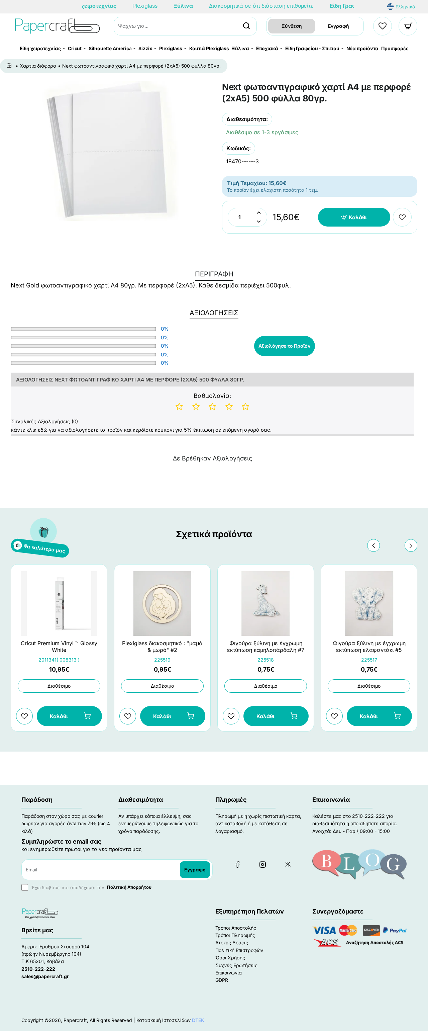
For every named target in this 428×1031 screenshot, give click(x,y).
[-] (258, 221)
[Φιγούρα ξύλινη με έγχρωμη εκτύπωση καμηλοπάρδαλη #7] (266, 603)
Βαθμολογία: (212, 395)
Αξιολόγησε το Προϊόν (284, 346)
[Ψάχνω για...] (246, 26)
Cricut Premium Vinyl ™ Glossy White (59, 647)
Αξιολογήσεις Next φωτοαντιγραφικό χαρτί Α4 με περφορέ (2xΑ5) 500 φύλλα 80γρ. (130, 379)
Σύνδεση (292, 26)
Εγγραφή (338, 26)
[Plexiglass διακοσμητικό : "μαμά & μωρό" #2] (162, 603)
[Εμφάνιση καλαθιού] (408, 26)
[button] (354, 217)
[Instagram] (262, 864)
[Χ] (288, 864)
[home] (10, 65)
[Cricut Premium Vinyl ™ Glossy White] (59, 603)
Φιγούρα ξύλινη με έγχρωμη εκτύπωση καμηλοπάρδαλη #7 (265, 647)
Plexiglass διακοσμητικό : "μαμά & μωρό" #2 (162, 647)
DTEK (198, 1020)
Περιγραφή (214, 274)
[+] (258, 212)
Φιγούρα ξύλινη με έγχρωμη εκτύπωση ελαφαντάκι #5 (369, 647)
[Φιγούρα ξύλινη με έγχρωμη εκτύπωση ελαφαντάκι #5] (369, 603)
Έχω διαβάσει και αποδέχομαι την (90, 887)
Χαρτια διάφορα (38, 66)
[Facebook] (237, 864)
